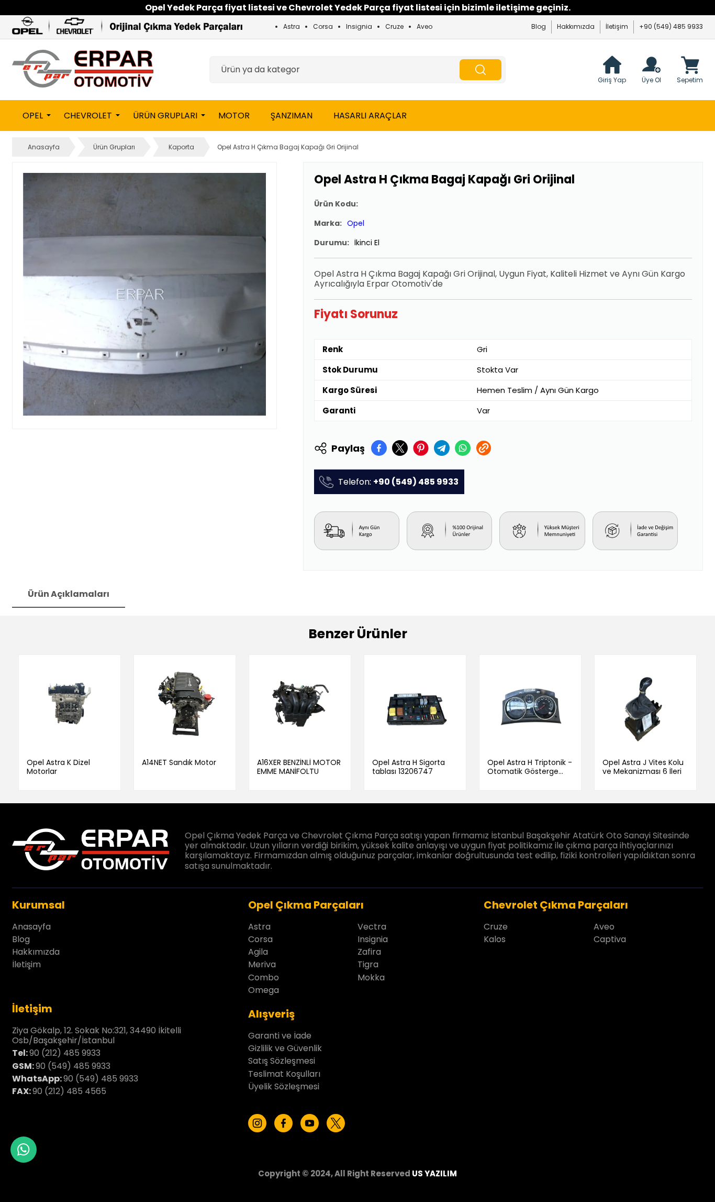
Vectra (372, 927)
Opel (33, 116)
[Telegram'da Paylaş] (442, 448)
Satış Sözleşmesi (281, 1061)
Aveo (424, 26)
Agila (258, 952)
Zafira (369, 952)
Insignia (359, 26)
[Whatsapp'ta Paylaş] (463, 448)
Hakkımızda (576, 26)
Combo (263, 977)
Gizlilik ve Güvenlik (285, 1048)
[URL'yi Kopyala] (483, 448)
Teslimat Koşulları (284, 1074)
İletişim (617, 26)
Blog (538, 26)
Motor (234, 116)
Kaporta (181, 147)
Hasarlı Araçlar (370, 116)
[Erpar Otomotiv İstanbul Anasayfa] (82, 69)
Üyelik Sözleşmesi (283, 1086)
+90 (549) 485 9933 (671, 26)
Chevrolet (88, 116)
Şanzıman (291, 116)
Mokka (371, 977)
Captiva (610, 939)
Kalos (495, 939)
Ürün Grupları (165, 116)
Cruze (394, 26)
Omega (263, 990)
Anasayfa (44, 147)
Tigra (368, 964)
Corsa (323, 26)
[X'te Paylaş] (400, 448)
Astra (291, 26)
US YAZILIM (434, 1173)
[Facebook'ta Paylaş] (379, 448)
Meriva (262, 964)
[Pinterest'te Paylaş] (421, 448)
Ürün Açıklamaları (68, 594)
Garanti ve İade (279, 1036)
